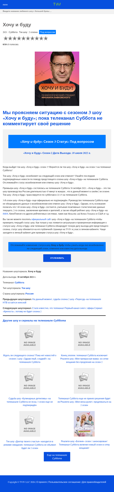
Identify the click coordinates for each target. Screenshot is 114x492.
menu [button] (5, 4)
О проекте (41, 481)
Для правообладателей (94, 481)
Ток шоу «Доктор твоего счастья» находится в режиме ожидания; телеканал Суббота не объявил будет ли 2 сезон (30, 444)
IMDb (5, 213)
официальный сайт (41, 219)
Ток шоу (26, 288)
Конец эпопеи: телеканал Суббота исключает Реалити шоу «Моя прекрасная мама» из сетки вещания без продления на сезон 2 (84, 358)
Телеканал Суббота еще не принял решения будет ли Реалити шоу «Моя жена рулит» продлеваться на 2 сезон (84, 402)
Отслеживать (57, 258)
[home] (57, 4)
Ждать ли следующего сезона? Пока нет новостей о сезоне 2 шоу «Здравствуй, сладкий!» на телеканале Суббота (29, 358)
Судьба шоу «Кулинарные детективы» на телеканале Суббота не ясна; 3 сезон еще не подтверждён (30, 402)
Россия (29, 293)
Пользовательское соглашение (64, 481)
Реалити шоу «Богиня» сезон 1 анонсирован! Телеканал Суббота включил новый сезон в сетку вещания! (84, 444)
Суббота (19, 282)
